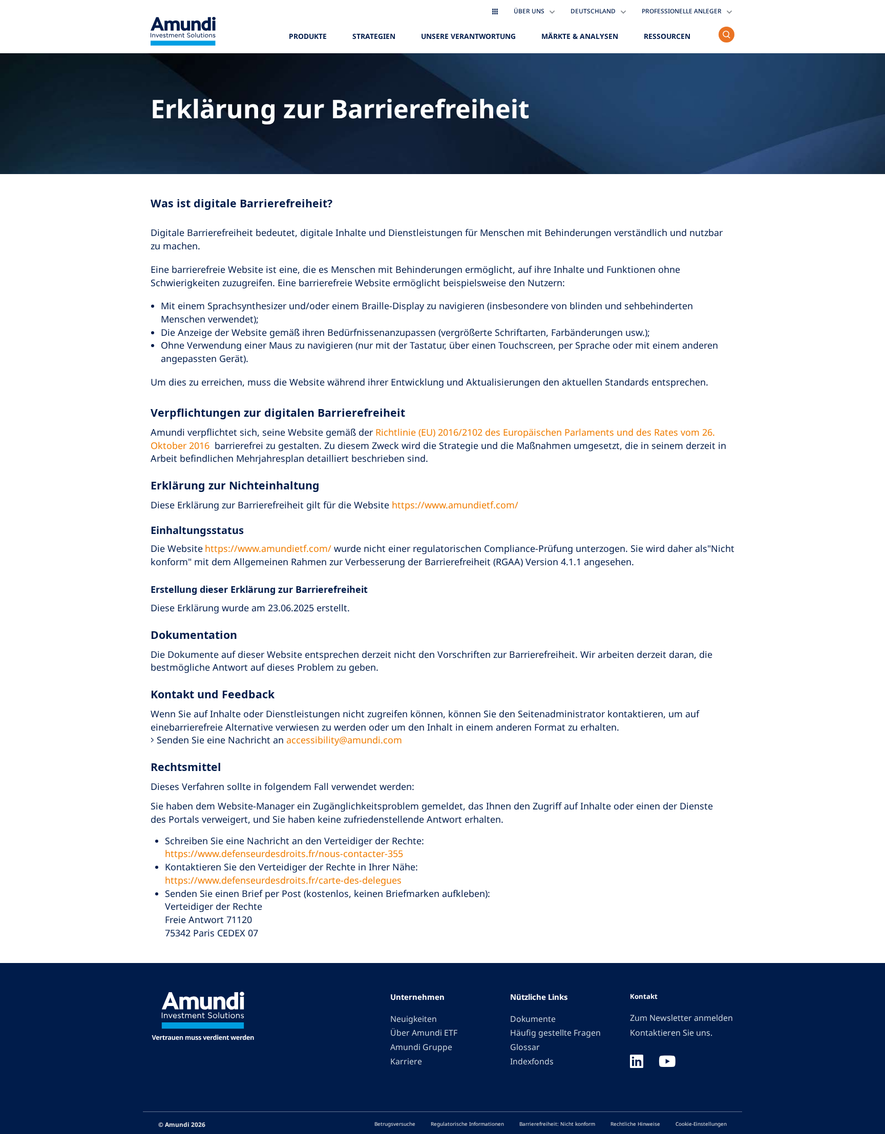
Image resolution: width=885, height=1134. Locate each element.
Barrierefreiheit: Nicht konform (557, 1123)
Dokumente (533, 1018)
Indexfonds (532, 1061)
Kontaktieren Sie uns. (671, 1032)
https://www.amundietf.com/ (455, 505)
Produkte (308, 36)
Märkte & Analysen (579, 36)
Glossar (525, 1047)
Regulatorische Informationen (467, 1123)
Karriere (406, 1061)
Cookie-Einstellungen (701, 1123)
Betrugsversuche (394, 1123)
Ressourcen (667, 36)
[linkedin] (636, 1062)
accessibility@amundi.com (344, 740)
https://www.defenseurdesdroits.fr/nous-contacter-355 (284, 853)
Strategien (373, 36)
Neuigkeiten (413, 1018)
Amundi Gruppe (421, 1047)
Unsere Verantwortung (468, 36)
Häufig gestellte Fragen (555, 1032)
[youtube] (667, 1062)
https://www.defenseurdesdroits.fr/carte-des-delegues (283, 880)
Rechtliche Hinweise (635, 1123)
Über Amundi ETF (423, 1032)
